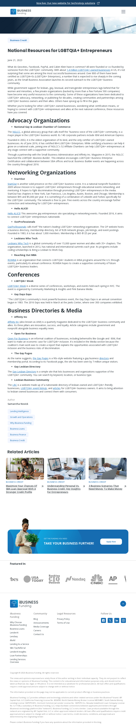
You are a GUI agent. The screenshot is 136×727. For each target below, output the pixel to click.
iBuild (12, 640)
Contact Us (39, 634)
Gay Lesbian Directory (24, 371)
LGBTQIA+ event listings (34, 388)
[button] (122, 12)
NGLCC (16, 131)
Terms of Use (63, 623)
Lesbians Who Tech (18, 243)
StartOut (12, 183)
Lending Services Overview (18, 660)
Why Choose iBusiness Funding (18, 623)
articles (57, 388)
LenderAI (14, 632)
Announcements (41, 623)
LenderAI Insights (18, 652)
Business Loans (17, 629)
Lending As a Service (19, 644)
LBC (14, 384)
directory (104, 358)
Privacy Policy (63, 619)
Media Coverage (41, 626)
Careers (37, 630)
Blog (36, 619)
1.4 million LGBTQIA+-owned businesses (88, 70)
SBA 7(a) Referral (18, 648)
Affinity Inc (13, 321)
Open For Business (18, 338)
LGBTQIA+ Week (17, 286)
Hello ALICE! (14, 213)
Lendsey (14, 636)
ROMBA (12, 260)
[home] (21, 12)
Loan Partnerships (18, 655)
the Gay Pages (40, 358)
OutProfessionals (17, 226)
